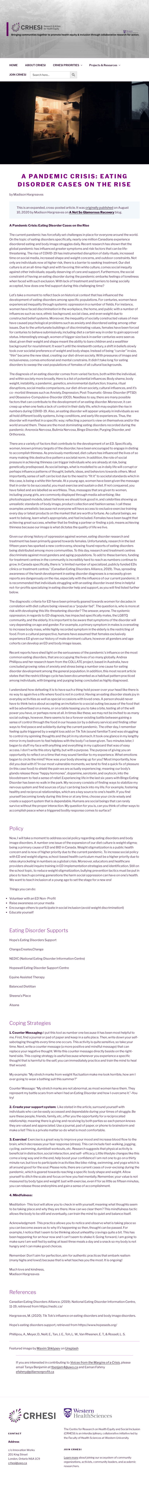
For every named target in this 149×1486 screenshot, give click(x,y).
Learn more (71, 1457)
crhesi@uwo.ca (17, 1463)
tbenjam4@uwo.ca (64, 1367)
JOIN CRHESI (17, 74)
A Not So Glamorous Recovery (91, 212)
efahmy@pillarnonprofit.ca (35, 1372)
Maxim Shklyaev (48, 1348)
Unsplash (71, 1348)
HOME (13, 65)
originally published (99, 207)
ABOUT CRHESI (35, 65)
